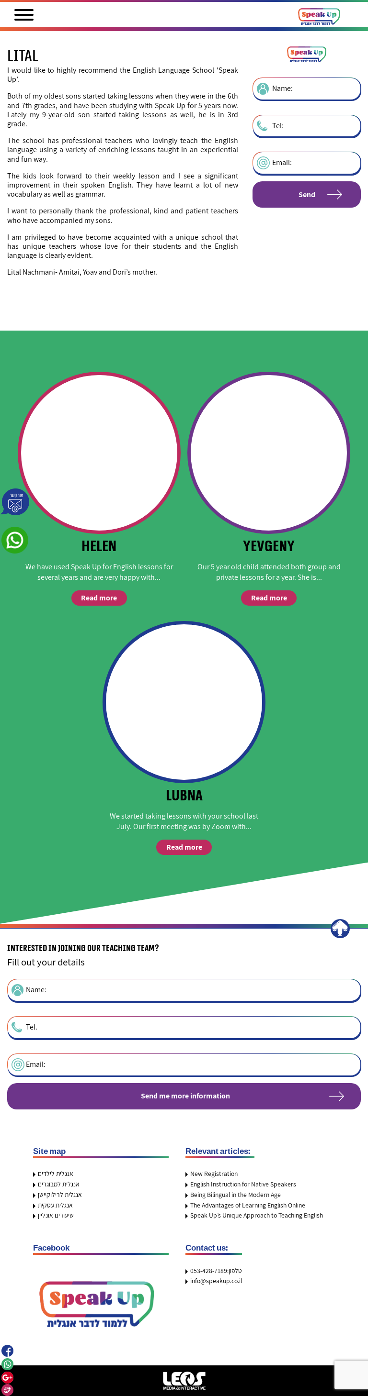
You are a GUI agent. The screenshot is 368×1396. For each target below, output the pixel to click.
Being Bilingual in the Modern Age (235, 1194)
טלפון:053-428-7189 (216, 1270)
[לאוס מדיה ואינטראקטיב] (184, 1380)
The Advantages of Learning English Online (247, 1205)
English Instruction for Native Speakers (243, 1184)
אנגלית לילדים (55, 1173)
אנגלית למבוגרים (59, 1184)
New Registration (214, 1173)
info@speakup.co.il (216, 1280)
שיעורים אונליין (56, 1215)
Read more (99, 598)
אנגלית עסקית (55, 1205)
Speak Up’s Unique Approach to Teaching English (256, 1215)
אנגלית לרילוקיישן (60, 1194)
